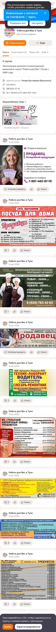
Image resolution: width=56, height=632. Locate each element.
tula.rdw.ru (11, 84)
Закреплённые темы (13, 101)
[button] (15, 43)
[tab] (5, 52)
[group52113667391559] (4, 140)
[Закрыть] (45, 13)
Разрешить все (18, 23)
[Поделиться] (31, 189)
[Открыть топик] (19, 118)
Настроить (37, 23)
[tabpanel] (28, 372)
